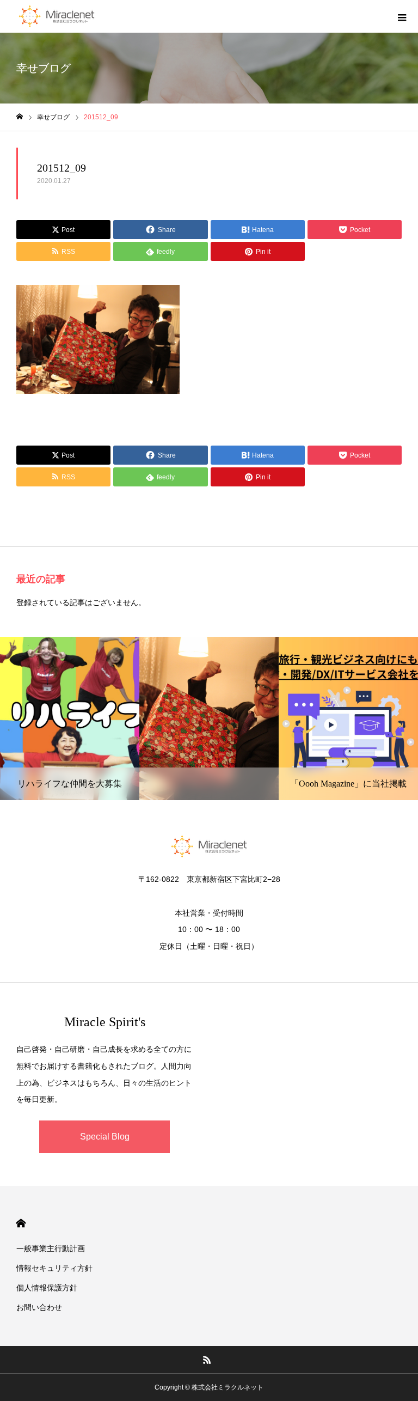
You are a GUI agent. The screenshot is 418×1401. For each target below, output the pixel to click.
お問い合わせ (39, 1307)
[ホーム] (19, 116)
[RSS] (207, 1359)
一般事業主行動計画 (50, 1248)
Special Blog (105, 1136)
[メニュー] (401, 16)
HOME (21, 1223)
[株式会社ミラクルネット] (56, 16)
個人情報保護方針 (46, 1287)
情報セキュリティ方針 (54, 1268)
